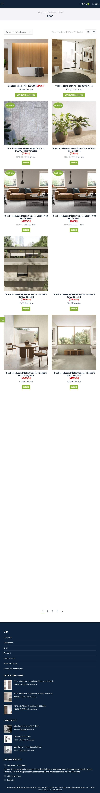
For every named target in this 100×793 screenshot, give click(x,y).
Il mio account (9, 658)
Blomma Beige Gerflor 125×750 (26, 86)
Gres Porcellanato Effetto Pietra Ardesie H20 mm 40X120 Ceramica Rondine (26, 589)
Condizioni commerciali (13, 669)
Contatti (7, 653)
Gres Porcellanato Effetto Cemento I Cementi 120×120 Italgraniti (26, 297)
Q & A (6, 648)
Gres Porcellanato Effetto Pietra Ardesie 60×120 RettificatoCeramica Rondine (26, 521)
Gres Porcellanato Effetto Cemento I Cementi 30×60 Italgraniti (74, 297)
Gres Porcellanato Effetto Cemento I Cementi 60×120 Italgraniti (26, 375)
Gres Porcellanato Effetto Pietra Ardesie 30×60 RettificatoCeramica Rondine (74, 443)
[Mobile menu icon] (2, 4)
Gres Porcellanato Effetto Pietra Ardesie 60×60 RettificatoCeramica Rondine (74, 521)
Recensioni (8, 643)
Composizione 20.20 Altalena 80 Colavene (74, 86)
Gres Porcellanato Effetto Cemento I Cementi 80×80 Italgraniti (26, 454)
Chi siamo (8, 637)
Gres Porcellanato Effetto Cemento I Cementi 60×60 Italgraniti (74, 375)
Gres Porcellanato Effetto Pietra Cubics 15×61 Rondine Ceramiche (74, 589)
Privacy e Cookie (10, 663)
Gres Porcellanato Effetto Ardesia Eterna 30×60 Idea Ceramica (74, 151)
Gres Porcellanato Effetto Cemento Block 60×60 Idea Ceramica (26, 218)
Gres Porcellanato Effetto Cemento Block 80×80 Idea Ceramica (74, 218)
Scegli (26, 163)
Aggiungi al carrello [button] (26, 95)
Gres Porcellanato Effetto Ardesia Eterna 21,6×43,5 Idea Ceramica (26, 151)
